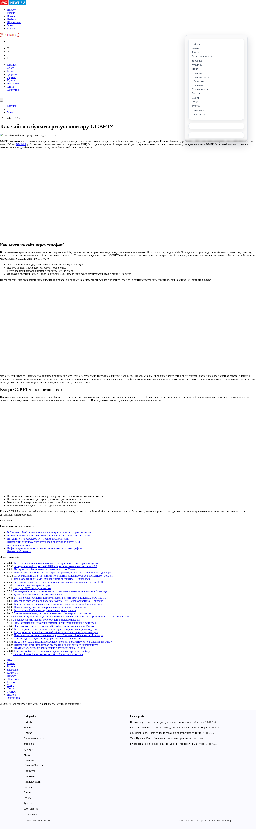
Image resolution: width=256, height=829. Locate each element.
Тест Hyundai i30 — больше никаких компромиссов (160, 738)
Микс (10, 25)
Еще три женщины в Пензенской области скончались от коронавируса (56, 632)
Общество (13, 89)
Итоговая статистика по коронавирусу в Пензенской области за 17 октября (58, 635)
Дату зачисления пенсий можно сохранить (39, 594)
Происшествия (32, 781)
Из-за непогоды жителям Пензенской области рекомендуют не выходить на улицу (63, 641)
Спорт (10, 67)
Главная (11, 64)
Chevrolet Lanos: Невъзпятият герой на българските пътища (48, 654)
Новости (12, 9)
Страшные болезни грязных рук (32, 585)
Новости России (33, 765)
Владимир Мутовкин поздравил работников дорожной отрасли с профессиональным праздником (71, 616)
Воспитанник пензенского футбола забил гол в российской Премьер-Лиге (58, 603)
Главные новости (34, 738)
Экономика (13, 83)
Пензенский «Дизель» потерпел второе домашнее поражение (50, 607)
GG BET (21, 144)
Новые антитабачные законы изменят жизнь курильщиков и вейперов (54, 622)
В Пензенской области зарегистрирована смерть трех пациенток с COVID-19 (60, 597)
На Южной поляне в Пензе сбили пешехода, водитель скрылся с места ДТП (58, 581)
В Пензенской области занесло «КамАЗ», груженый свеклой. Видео (53, 625)
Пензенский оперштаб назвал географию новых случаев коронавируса (56, 644)
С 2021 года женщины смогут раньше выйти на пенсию (47, 638)
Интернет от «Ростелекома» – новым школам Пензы (38, 538)
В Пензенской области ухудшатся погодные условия (45, 610)
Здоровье (12, 74)
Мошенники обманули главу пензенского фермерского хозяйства (52, 613)
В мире (11, 15)
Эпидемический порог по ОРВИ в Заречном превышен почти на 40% (48, 535)
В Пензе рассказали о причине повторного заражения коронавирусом (55, 629)
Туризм (11, 77)
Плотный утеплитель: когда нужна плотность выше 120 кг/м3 (50, 647)
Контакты (13, 28)
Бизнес (11, 70)
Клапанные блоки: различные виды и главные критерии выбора (52, 651)
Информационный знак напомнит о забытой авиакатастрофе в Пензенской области (63, 575)
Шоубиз (11, 694)
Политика (29, 776)
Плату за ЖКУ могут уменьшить (32, 588)
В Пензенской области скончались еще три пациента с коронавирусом (49, 532)
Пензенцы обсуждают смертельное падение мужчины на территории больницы (60, 591)
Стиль (10, 86)
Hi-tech (11, 660)
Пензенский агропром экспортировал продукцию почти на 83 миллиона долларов (63, 572)
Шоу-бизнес (14, 22)
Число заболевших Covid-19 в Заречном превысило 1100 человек (51, 578)
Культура (12, 80)
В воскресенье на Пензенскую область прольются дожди (46, 619)
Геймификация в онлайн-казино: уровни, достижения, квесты (167, 743)
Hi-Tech (11, 19)
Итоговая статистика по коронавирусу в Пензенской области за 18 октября (58, 600)
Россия (11, 12)
